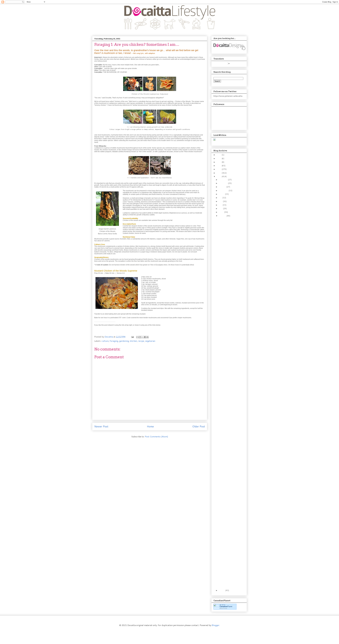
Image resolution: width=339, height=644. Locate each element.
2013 (219, 169)
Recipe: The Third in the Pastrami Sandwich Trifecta (228, 301)
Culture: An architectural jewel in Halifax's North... (228, 575)
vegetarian (150, 340)
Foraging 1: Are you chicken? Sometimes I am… (228, 408)
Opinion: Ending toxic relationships (227, 516)
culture (105, 340)
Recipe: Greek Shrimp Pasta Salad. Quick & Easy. (228, 253)
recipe (141, 340)
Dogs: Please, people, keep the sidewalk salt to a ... (227, 559)
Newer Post (101, 426)
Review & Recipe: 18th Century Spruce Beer (228, 448)
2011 (219, 176)
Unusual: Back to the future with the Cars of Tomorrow (227, 463)
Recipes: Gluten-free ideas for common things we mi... (227, 419)
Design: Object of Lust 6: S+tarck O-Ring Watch (227, 567)
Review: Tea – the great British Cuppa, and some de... (228, 433)
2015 (219, 162)
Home (150, 426)
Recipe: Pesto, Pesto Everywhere (227, 502)
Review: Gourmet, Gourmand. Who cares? (225, 479)
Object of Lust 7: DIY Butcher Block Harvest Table (227, 277)
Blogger (215, 625)
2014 (219, 165)
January (222, 590)
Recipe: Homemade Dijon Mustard (226, 327)
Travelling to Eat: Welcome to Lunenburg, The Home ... (228, 319)
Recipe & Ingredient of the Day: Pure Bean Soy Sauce (227, 221)
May (221, 205)
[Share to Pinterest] (147, 337)
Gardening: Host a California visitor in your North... (227, 229)
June (221, 201)
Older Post (198, 426)
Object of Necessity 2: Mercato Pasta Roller (228, 426)
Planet (226, 606)
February (222, 215)
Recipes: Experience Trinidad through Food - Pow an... (228, 245)
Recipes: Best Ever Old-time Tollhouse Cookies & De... (227, 237)
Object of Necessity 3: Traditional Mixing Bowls (227, 293)
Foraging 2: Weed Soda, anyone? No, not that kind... (228, 380)
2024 (219, 154)
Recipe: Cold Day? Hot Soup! (227, 544)
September (224, 190)
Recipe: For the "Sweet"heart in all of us (228, 455)
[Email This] (137, 337)
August (222, 194)
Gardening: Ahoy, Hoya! (227, 413)
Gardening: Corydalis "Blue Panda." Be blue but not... (228, 269)
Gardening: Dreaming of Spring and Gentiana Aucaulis (228, 441)
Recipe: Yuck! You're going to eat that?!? (227, 401)
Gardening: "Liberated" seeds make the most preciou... (228, 487)
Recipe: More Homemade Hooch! (227, 373)
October (222, 186)
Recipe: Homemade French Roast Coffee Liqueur (228, 285)
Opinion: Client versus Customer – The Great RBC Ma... (227, 509)
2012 (219, 173)
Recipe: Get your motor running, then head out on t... (228, 394)
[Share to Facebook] (145, 337)
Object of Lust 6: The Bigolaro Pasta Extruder (227, 471)
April (221, 208)
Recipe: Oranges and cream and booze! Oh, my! (228, 358)
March (221, 212)
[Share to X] (142, 337)
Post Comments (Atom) (156, 436)
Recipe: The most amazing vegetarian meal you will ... (227, 551)
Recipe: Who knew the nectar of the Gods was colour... (227, 523)
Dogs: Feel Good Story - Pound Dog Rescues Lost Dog (228, 261)
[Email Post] (132, 336)
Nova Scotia (223, 608)
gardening (124, 340)
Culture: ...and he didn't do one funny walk (227, 538)
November (223, 183)
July (220, 197)
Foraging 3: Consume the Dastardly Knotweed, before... (227, 366)
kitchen (133, 340)
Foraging (114, 340)
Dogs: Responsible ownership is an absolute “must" (226, 583)
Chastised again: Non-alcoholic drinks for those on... (227, 342)
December (223, 179)
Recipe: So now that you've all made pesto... (226, 495)
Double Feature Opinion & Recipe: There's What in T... (228, 531)
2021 (219, 158)
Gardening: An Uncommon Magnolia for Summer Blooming (228, 309)
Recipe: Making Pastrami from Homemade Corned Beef (228, 350)
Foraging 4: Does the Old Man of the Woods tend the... (227, 334)
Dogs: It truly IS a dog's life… (228, 387)
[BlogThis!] (140, 337)
